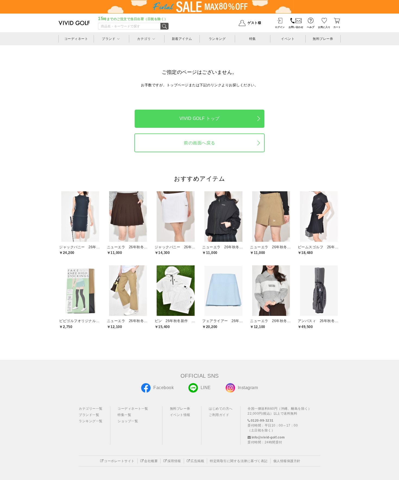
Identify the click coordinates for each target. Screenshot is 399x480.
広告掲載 (197, 461)
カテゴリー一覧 (91, 409)
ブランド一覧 (89, 415)
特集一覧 (124, 415)
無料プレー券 (180, 409)
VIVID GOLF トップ (199, 118)
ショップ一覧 (128, 421)
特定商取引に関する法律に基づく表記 (239, 461)
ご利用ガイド (219, 415)
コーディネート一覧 (133, 409)
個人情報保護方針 (286, 461)
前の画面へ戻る (199, 143)
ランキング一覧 (91, 421)
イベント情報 (180, 415)
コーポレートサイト (119, 461)
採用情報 (174, 461)
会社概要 (151, 461)
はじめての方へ (221, 409)
